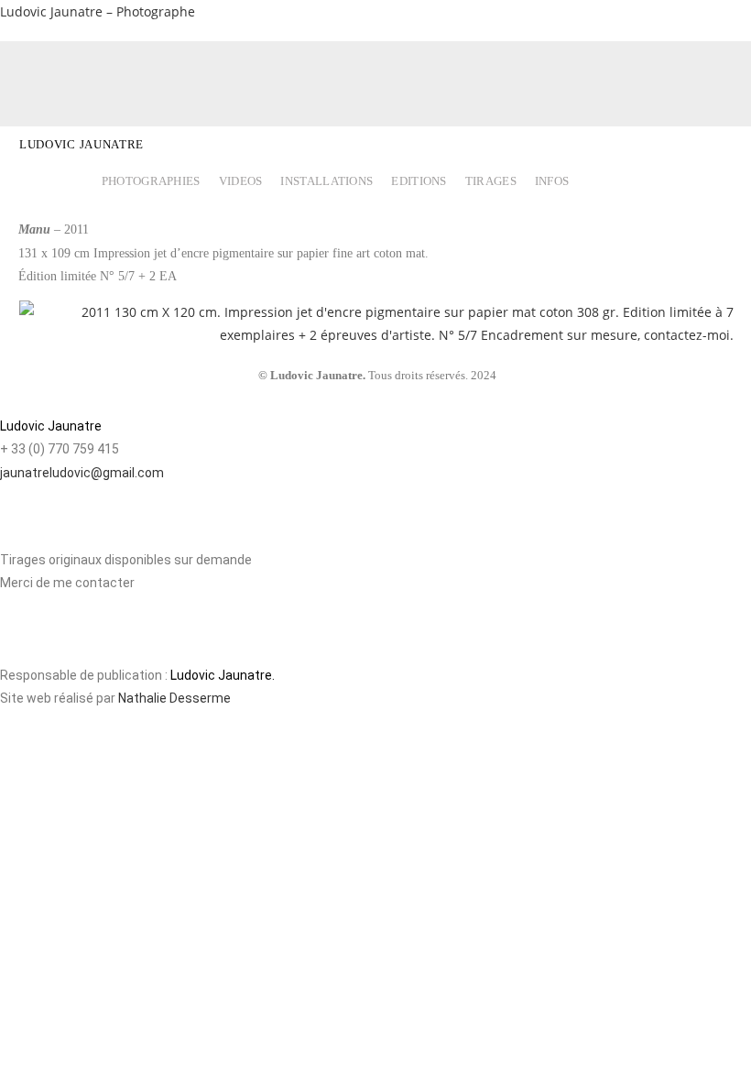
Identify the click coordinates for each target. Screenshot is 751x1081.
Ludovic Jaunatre (81, 144)
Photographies (151, 181)
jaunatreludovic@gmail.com (82, 472)
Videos (241, 181)
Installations (326, 181)
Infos (552, 181)
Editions (418, 181)
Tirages (491, 181)
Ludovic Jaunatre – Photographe (97, 11)
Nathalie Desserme (174, 698)
